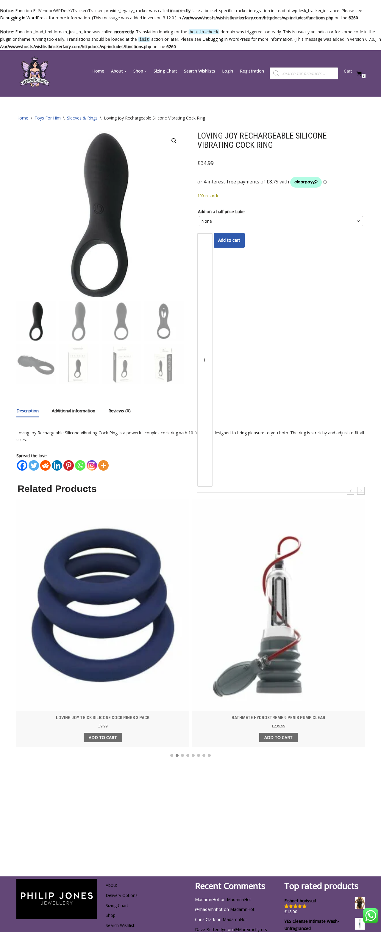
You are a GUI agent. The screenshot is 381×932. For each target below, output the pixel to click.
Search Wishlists (199, 71)
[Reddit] (45, 465)
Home (98, 71)
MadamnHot (239, 899)
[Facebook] (22, 465)
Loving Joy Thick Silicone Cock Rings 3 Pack (102, 717)
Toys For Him (48, 118)
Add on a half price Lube (221, 211)
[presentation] (350, 491)
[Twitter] (34, 465)
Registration (252, 71)
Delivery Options (122, 895)
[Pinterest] (68, 465)
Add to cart (229, 240)
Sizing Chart (165, 71)
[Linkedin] (57, 465)
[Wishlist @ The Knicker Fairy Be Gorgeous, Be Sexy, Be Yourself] (34, 73)
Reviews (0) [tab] (119, 411)
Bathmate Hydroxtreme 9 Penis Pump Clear (278, 717)
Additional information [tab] (73, 411)
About (111, 885)
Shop (110, 915)
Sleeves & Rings (82, 118)
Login (227, 71)
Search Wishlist (120, 925)
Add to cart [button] (103, 737)
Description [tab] (27, 411)
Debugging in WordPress (24, 18)
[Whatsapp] (80, 465)
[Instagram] (92, 465)
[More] (103, 465)
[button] (125, 71)
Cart (348, 71)
